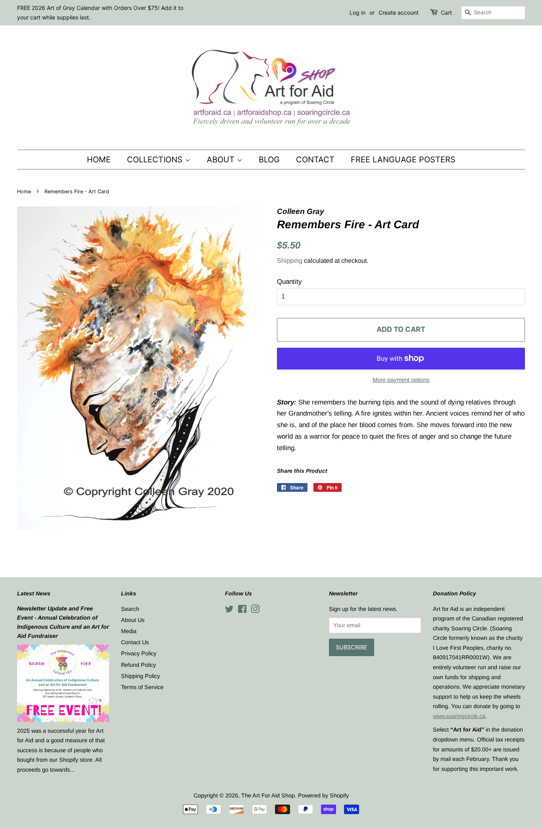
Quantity (289, 281)
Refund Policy (138, 665)
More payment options (401, 379)
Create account (399, 12)
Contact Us (135, 642)
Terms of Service (142, 687)
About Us (132, 620)
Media (128, 631)
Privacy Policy (138, 653)
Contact (315, 159)
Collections (156, 159)
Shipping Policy (140, 676)
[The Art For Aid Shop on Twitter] (229, 610)
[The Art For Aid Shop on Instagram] (255, 610)
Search (130, 609)
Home (99, 159)
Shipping (289, 260)
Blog (269, 159)
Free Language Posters (403, 159)
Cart (446, 12)
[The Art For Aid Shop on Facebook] (242, 610)
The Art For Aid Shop (268, 795)
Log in (357, 12)
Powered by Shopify (323, 795)
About (222, 159)
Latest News (33, 593)
